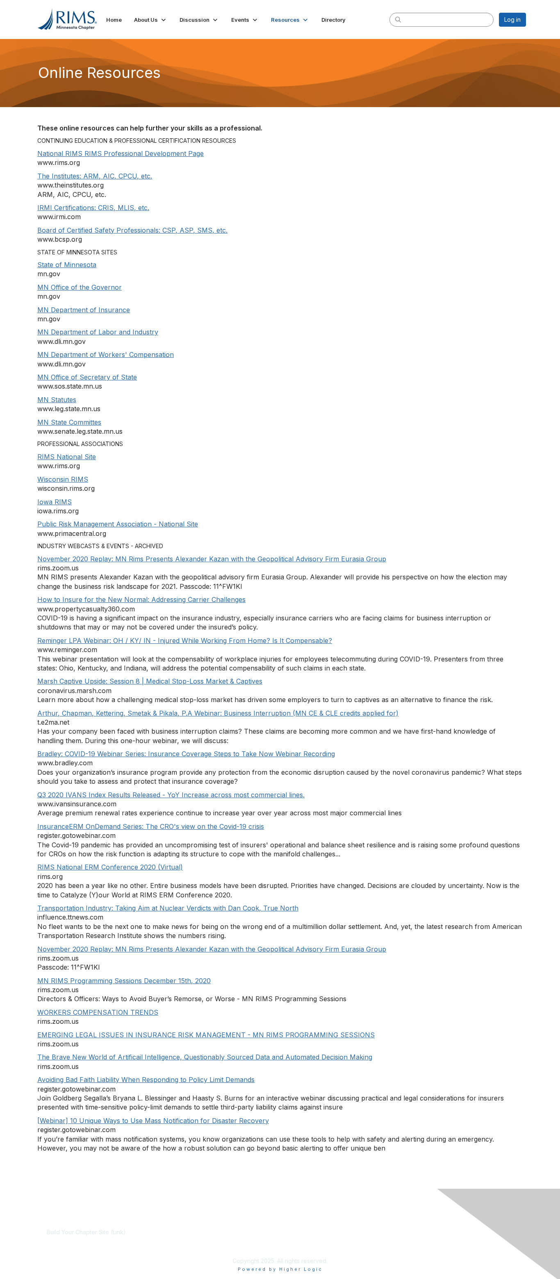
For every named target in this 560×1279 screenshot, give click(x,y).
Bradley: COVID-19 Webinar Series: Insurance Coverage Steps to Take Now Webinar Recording (186, 754)
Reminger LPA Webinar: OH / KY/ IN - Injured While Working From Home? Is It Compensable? (184, 640)
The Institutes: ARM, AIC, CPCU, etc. (94, 176)
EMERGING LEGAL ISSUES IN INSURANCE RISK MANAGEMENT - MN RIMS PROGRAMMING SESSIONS (206, 1035)
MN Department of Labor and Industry (97, 332)
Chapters (217, 1248)
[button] (150, 20)
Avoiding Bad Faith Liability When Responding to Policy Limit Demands (146, 1079)
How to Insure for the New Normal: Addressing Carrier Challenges (141, 599)
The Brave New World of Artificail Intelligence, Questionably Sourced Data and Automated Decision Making (204, 1057)
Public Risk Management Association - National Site (117, 524)
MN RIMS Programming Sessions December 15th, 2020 (124, 981)
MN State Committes (69, 422)
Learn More (220, 1240)
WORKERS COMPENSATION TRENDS (97, 1012)
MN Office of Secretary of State (87, 377)
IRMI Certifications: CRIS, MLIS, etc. (93, 208)
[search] (398, 19)
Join (210, 1232)
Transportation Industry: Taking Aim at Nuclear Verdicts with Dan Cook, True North (167, 908)
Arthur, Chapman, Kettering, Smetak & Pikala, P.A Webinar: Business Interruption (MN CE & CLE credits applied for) (217, 713)
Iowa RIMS (54, 502)
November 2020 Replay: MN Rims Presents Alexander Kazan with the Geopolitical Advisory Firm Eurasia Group (211, 559)
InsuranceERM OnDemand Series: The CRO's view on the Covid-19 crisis (150, 826)
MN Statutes (56, 400)
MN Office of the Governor (79, 287)
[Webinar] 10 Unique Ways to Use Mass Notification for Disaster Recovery (153, 1121)
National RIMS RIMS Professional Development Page (120, 153)
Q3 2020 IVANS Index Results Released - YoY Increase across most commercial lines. (171, 795)
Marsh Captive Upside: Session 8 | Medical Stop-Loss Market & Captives (149, 681)
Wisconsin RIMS (62, 479)
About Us (374, 1232)
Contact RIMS (380, 1240)
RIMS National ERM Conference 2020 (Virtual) (110, 867)
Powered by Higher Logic (280, 1269)
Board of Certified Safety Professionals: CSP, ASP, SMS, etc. (132, 230)
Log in (512, 19)
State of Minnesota (66, 265)
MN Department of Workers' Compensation (105, 354)
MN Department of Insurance (83, 310)
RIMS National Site (66, 457)
